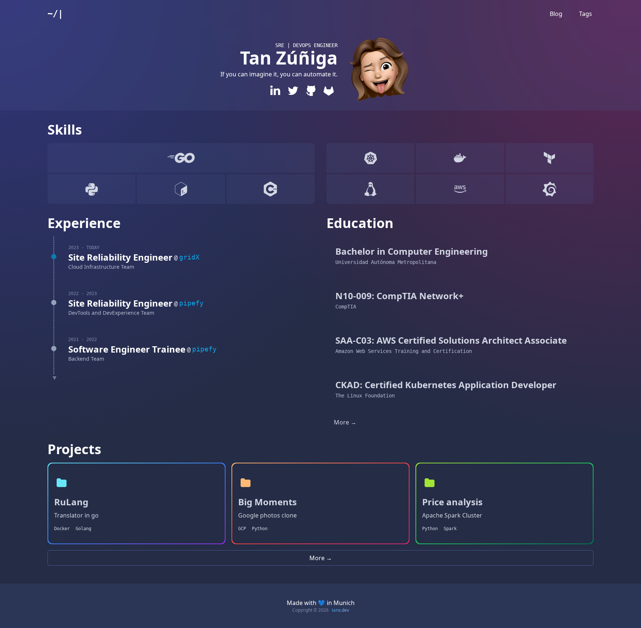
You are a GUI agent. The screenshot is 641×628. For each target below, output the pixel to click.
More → (345, 422)
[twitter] (293, 90)
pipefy (191, 303)
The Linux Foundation (365, 396)
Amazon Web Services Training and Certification (403, 351)
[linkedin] (275, 90)
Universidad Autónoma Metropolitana (385, 262)
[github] (311, 90)
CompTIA (345, 307)
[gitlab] (329, 90)
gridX (189, 257)
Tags (585, 14)
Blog (556, 14)
